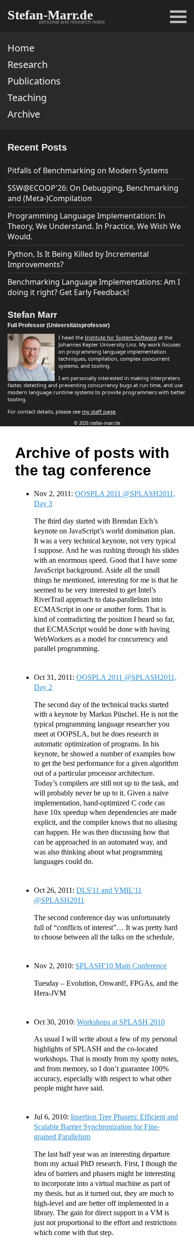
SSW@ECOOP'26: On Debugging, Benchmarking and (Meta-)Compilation (93, 193)
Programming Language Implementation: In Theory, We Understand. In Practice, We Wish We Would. (94, 226)
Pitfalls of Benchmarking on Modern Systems (88, 170)
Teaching (27, 97)
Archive (24, 114)
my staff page (98, 411)
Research (28, 64)
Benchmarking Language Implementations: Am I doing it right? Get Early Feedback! (94, 287)
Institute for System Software (121, 337)
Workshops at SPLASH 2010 (121, 1022)
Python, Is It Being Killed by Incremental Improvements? (78, 259)
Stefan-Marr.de (50, 15)
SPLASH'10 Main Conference (121, 966)
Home (21, 48)
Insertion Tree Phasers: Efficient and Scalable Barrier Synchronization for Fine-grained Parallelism (106, 1127)
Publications (34, 81)
